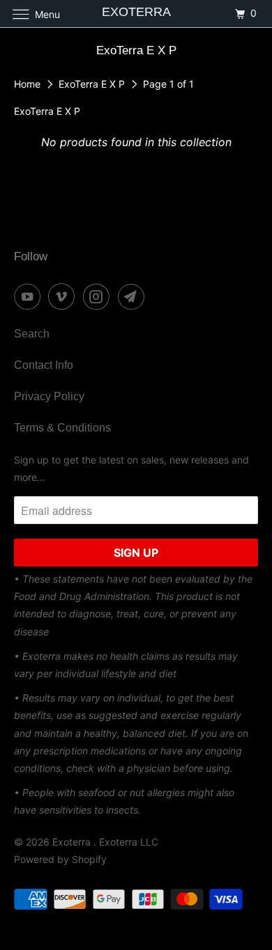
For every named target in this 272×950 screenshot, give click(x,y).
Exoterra (72, 842)
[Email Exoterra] (134, 296)
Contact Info (43, 365)
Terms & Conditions (62, 428)
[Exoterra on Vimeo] (64, 296)
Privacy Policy (49, 396)
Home (28, 84)
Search (32, 334)
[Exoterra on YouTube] (30, 296)
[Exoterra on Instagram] (99, 296)
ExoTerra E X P (93, 84)
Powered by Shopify (60, 859)
